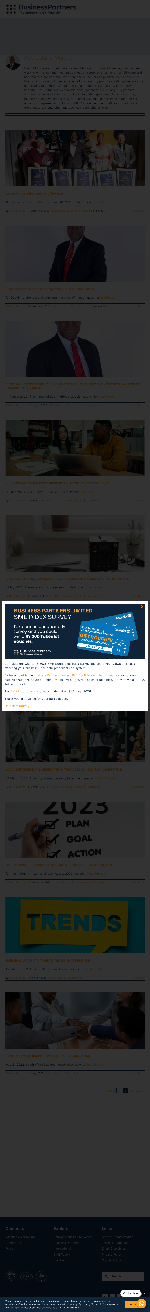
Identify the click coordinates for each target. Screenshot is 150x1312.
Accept (134, 1304)
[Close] (142, 606)
